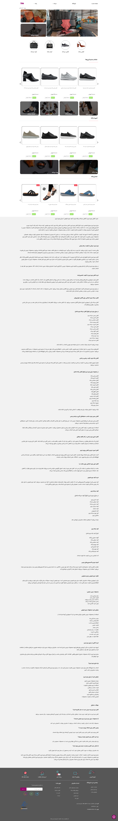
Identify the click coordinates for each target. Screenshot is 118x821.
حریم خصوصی (76, 795)
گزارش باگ (76, 798)
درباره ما (58, 795)
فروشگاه (74, 3)
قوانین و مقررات (57, 790)
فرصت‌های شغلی (57, 787)
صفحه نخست (95, 3)
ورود (25, 8)
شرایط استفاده (76, 793)
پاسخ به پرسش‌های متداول (73, 787)
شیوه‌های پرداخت (94, 792)
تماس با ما (58, 793)
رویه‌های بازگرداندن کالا (74, 790)
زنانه (36, 3)
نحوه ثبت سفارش (94, 787)
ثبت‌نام (21, 8)
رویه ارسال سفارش (94, 789)
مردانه (55, 3)
